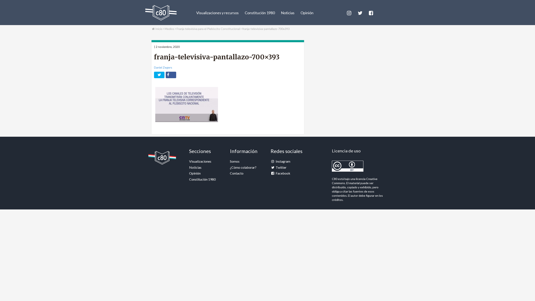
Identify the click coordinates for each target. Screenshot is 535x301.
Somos (234, 161)
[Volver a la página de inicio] (161, 12)
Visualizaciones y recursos (217, 12)
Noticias (287, 12)
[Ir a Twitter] (360, 12)
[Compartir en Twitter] (159, 75)
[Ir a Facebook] (371, 12)
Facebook (282, 173)
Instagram (282, 161)
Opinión (307, 12)
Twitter (281, 167)
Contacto (236, 173)
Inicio (158, 29)
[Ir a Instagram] (349, 12)
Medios (170, 29)
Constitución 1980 (260, 12)
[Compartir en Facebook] (171, 75)
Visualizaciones (200, 161)
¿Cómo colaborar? (243, 167)
